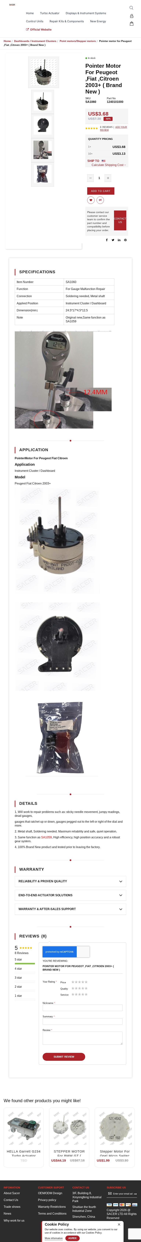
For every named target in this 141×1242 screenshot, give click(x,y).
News (7, 1213)
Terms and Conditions (52, 1213)
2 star (18, 986)
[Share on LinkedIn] (119, 240)
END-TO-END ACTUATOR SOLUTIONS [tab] (46, 895)
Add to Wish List (91, 200)
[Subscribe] (135, 1193)
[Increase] (108, 178)
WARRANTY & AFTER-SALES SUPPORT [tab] (47, 909)
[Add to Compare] (28, 1131)
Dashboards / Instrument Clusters (35, 41)
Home (7, 41)
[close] (119, 1224)
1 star (18, 995)
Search (131, 8)
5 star (18, 959)
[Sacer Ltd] (12, 5)
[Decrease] (90, 178)
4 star (18, 968)
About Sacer (12, 1193)
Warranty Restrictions (52, 1206)
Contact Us (11, 1200)
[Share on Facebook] (107, 240)
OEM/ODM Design (50, 1193)
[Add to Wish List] (19, 1131)
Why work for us (14, 1220)
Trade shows (12, 1206)
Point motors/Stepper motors (78, 41)
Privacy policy (47, 1200)
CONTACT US (120, 220)
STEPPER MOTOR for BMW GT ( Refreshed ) (69, 1156)
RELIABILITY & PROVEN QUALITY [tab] (43, 881)
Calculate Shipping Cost (107, 165)
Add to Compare (100, 200)
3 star (18, 977)
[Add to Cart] (60, 1131)
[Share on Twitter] (113, 240)
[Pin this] (125, 240)
